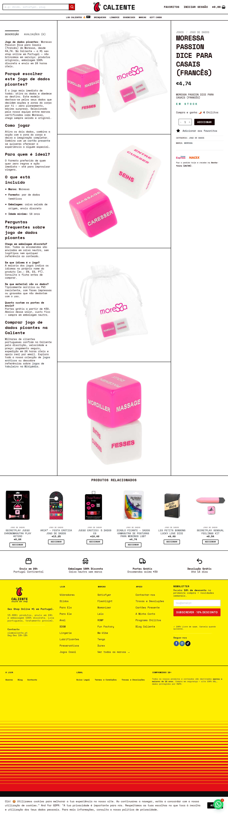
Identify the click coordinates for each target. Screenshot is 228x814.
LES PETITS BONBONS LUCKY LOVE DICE (171, 532)
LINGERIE (114, 17)
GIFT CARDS (156, 17)
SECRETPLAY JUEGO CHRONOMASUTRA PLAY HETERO (17, 533)
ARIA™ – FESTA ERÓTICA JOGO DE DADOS (56, 532)
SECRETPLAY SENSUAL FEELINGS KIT (210, 532)
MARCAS (142, 17)
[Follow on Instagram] (182, 643)
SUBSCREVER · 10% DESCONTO (197, 612)
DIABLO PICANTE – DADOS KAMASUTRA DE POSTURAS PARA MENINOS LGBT (133, 533)
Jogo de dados (199, 32)
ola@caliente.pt (18, 632)
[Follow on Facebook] (176, 643)
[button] (196, 7)
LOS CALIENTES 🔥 (76, 17)
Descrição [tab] (12, 34)
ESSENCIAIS (129, 17)
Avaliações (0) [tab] (35, 34)
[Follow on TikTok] (187, 643)
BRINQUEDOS (100, 17)
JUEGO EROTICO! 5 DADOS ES (94, 532)
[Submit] (72, 7)
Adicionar (204, 122)
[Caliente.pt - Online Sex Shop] (114, 7)
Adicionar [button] (17, 544)
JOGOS (180, 32)
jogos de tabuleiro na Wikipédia (24, 365)
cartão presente (39, 141)
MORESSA (188, 142)
